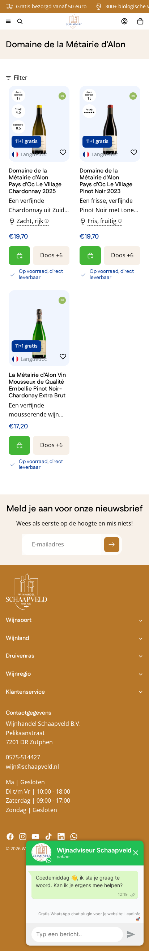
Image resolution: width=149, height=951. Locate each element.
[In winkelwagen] (19, 255)
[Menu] (8, 21)
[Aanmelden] (111, 544)
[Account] (124, 21)
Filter (20, 78)
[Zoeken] (20, 21)
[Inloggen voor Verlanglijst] (63, 152)
